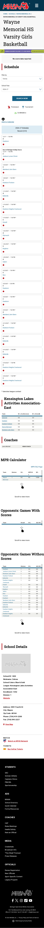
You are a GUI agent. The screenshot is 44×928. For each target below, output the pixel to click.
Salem (5, 262)
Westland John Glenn (9, 169)
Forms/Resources (12, 809)
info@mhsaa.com (33, 912)
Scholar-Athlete (11, 776)
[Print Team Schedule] (3, 119)
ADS (7, 794)
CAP (6, 823)
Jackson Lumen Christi (10, 156)
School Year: (6, 85)
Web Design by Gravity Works (23, 921)
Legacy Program (11, 880)
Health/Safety (10, 829)
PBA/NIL (8, 782)
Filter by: (4, 75)
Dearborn (6, 141)
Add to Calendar (8, 122)
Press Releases (11, 856)
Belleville (5, 196)
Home (5, 14)
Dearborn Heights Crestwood (12, 209)
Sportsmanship (11, 785)
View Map (9, 724)
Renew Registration (12, 870)
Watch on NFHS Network (18, 741)
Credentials (9, 847)
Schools (12, 14)
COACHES (10, 817)
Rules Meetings (11, 826)
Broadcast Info (10, 850)
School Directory (11, 803)
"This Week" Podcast (13, 853)
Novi (4, 275)
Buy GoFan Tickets (15, 749)
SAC (6, 773)
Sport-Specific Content (13, 877)
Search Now (22, 98)
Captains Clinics (11, 779)
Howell (5, 222)
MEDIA (8, 841)
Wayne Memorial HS (23, 14)
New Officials (10, 873)
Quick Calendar (10, 806)
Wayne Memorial (7, 427)
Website (6, 698)
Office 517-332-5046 (11, 912)
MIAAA (7, 799)
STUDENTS (10, 767)
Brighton (5, 248)
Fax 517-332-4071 (23, 912)
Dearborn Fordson (8, 182)
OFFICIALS (10, 864)
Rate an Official (10, 832)
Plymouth (6, 235)
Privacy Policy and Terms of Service (29, 917)
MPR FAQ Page (36, 467)
